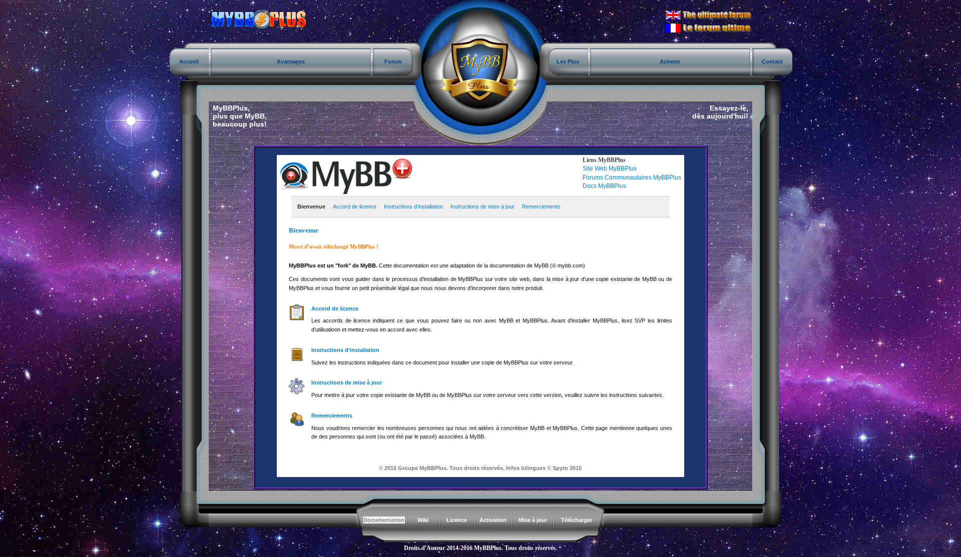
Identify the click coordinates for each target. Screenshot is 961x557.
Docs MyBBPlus (604, 186)
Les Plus (568, 61)
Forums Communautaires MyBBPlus (632, 177)
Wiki (422, 520)
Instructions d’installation (345, 350)
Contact (772, 61)
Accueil (189, 61)
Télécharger (576, 520)
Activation (493, 520)
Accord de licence (354, 207)
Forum (393, 61)
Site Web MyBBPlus (610, 168)
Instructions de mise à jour (482, 207)
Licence (456, 520)
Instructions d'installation (413, 207)
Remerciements (541, 207)
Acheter (670, 61)
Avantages (291, 61)
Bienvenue (311, 207)
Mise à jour (533, 520)
